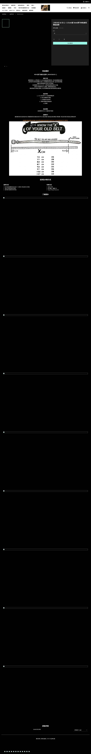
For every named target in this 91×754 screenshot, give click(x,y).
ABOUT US (12, 10)
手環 (15, 8)
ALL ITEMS (5, 10)
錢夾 (32, 5)
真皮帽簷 (33, 8)
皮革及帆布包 (21, 5)
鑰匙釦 (3, 8)
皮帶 (28, 5)
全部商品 (4, 14)
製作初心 (18, 10)
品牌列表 (13, 5)
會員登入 (84, 8)
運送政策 (31, 10)
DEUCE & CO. (20, 14)
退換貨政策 (24, 10)
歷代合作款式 (5, 5)
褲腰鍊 (9, 8)
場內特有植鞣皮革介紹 (24, 8)
